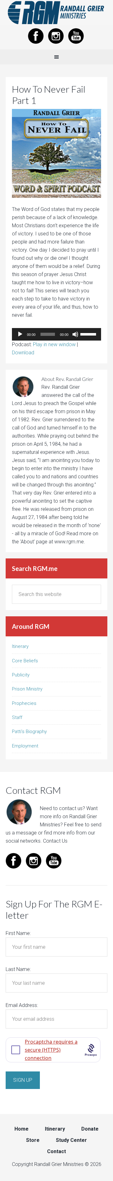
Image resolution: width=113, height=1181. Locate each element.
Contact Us (55, 841)
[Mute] (75, 334)
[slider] (89, 333)
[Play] (20, 334)
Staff (17, 717)
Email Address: (22, 1005)
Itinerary (20, 646)
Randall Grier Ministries (56, 12)
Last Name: (18, 969)
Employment (25, 746)
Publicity (21, 675)
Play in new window (54, 344)
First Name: (18, 933)
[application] (56, 334)
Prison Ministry (27, 689)
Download (23, 353)
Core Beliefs (25, 661)
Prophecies (24, 703)
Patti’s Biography (29, 731)
